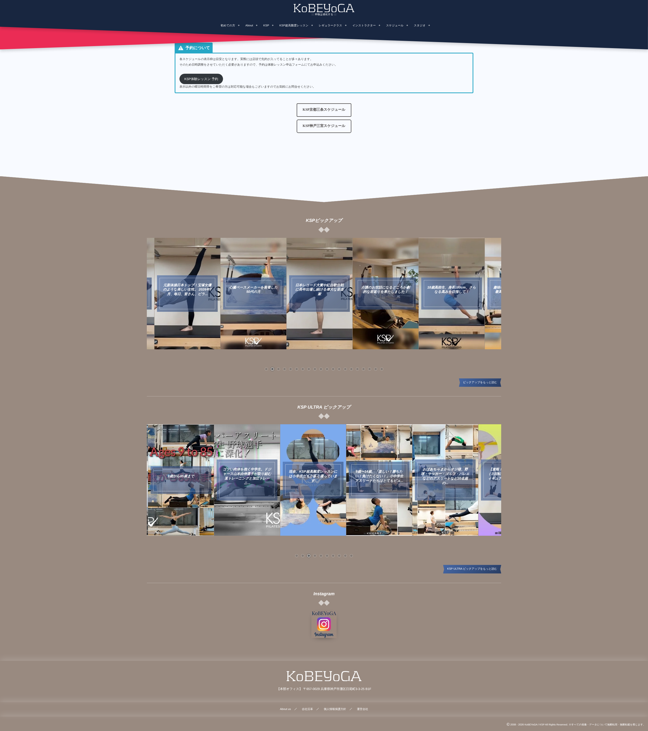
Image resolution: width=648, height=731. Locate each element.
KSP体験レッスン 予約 (201, 79)
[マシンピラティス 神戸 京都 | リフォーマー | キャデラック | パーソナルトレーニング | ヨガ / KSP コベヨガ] (324, 8)
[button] (324, 110)
